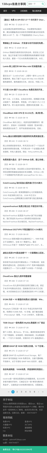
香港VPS (28, 421)
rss (4, 431)
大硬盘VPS (7, 425)
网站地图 (28, 431)
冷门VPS (28, 425)
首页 (5, 11)
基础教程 (28, 428)
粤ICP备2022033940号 (22, 449)
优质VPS (6, 428)
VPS (13, 11)
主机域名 (23, 11)
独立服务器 (36, 11)
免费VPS (6, 421)
